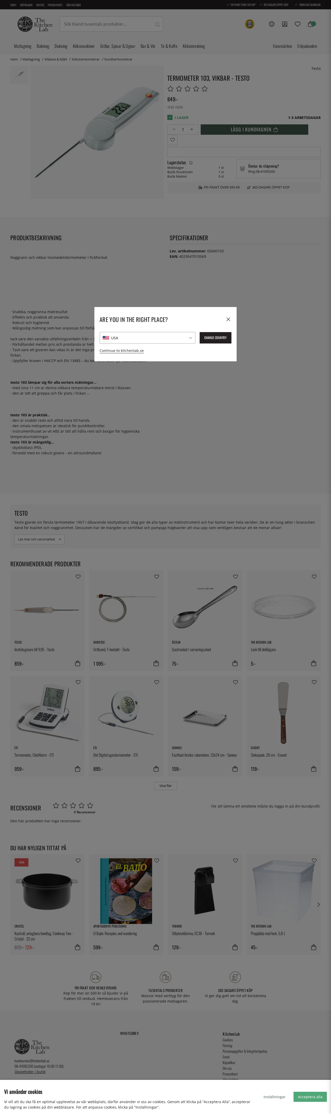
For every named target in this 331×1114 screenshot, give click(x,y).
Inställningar (274, 1096)
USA (114, 337)
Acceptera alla (310, 1096)
